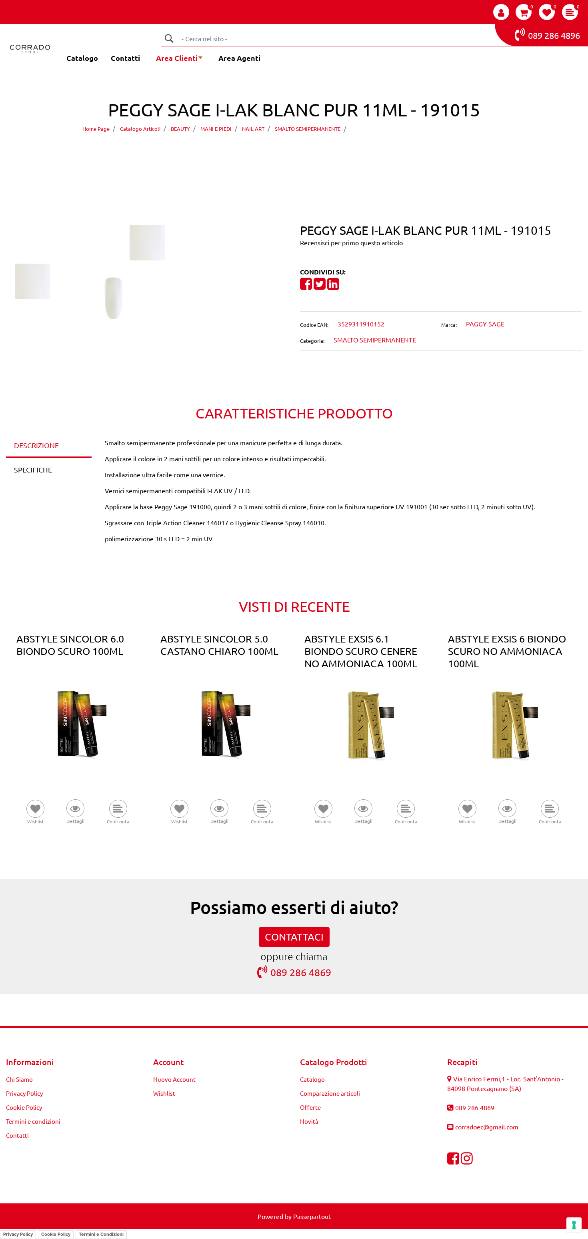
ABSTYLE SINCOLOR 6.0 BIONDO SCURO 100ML (70, 645)
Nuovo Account (174, 1079)
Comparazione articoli (330, 1093)
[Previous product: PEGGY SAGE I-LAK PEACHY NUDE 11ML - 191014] (279, 151)
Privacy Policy (24, 1093)
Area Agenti (239, 57)
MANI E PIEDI (216, 128)
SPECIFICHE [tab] (33, 469)
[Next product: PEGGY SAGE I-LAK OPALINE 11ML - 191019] (309, 151)
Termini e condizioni (33, 1121)
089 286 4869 (300, 972)
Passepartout (312, 1216)
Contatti (125, 57)
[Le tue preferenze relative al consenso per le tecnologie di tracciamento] (574, 1225)
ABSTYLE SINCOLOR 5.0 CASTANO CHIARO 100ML (219, 645)
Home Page (96, 128)
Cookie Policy (24, 1107)
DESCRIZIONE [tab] (36, 445)
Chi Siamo (19, 1079)
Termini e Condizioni (101, 1234)
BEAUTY (180, 128)
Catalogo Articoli (140, 128)
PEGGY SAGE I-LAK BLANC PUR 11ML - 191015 (425, 128)
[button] (169, 38)
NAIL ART (253, 128)
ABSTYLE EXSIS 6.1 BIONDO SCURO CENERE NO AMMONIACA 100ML (360, 651)
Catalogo (82, 57)
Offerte (310, 1107)
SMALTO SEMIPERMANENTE (307, 128)
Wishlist (164, 1093)
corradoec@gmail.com (486, 1127)
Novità (309, 1121)
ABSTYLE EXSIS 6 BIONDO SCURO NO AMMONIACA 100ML (507, 651)
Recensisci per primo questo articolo (351, 242)
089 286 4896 (554, 35)
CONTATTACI (294, 937)
